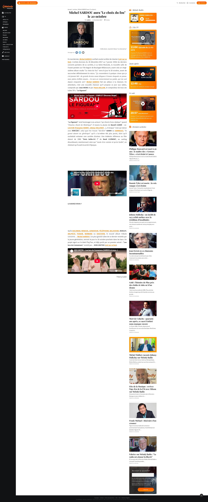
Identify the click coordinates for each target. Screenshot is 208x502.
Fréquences (6, 49)
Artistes (7, 52)
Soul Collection (8, 44)
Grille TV (5, 19)
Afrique (5, 22)
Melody (5, 30)
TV (5, 16)
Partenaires (5, 59)
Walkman (5, 37)
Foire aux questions (109, 498)
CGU (116, 498)
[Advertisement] (97, 157)
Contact (7, 56)
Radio (6, 27)
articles (75, 9)
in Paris (5, 40)
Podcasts (6, 47)
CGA (119, 498)
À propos (96, 498)
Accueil (70, 9)
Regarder (6, 24)
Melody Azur (6, 32)
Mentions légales (126, 498)
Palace (5, 35)
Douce (5, 42)
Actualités (7, 13)
